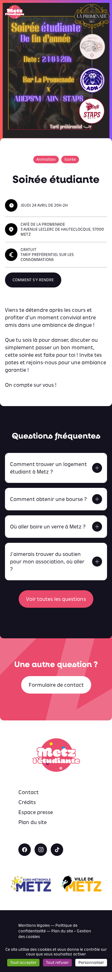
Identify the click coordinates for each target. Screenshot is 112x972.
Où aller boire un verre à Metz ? (48, 526)
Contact (28, 792)
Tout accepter (23, 962)
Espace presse (35, 812)
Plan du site (32, 822)
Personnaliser (91, 962)
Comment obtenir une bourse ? (48, 499)
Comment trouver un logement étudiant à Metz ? (48, 468)
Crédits (27, 802)
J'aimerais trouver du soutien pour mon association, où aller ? (47, 561)
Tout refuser (57, 962)
